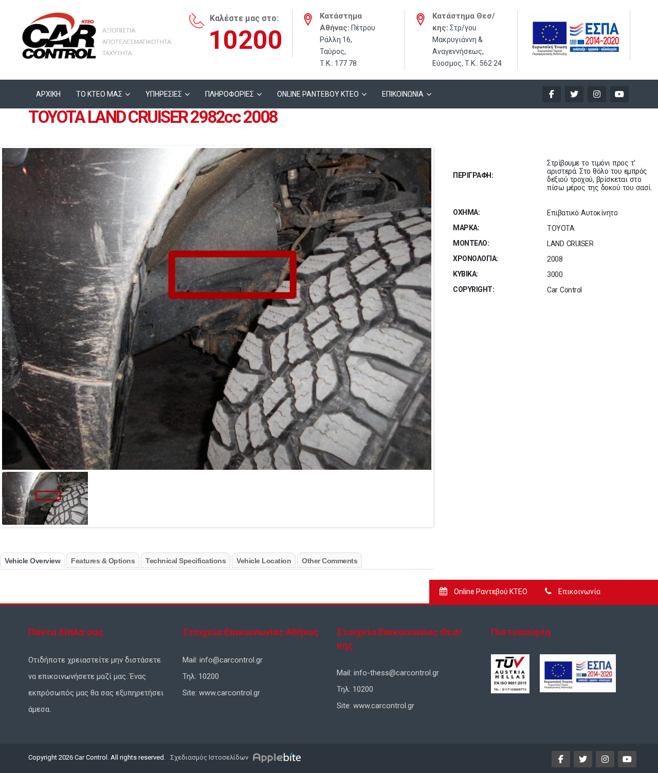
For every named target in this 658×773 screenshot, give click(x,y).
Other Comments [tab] (329, 561)
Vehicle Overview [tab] (32, 561)
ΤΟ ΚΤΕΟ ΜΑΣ (99, 94)
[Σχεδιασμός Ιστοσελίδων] (278, 757)
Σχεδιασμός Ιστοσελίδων (208, 757)
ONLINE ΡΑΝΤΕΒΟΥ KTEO (318, 94)
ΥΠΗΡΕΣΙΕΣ (163, 94)
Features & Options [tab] (103, 561)
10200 (245, 40)
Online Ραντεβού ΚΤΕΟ (489, 591)
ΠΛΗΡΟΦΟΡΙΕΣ (229, 94)
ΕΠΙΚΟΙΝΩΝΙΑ (403, 94)
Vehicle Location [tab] (263, 561)
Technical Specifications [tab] (185, 561)
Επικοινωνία (578, 591)
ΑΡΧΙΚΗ (48, 94)
